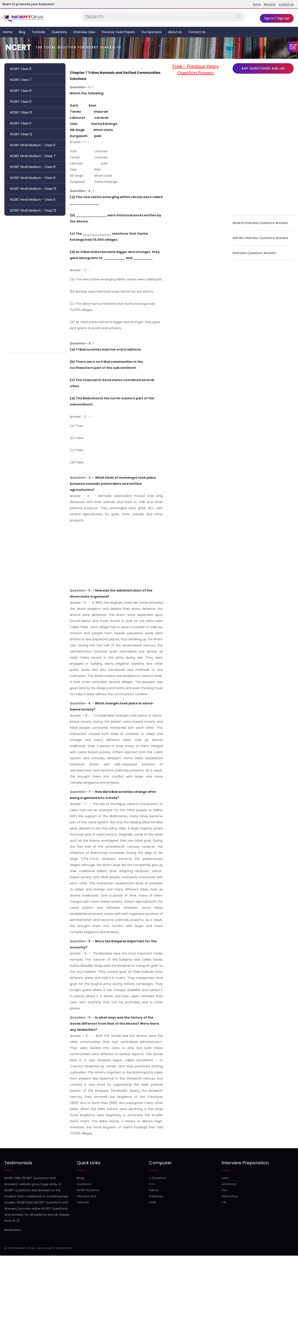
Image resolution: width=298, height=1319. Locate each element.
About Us (270, 4)
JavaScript (228, 1184)
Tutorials (38, 32)
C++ (152, 1184)
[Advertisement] (34, 283)
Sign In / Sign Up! (276, 18)
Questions (59, 32)
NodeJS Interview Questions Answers (260, 223)
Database (156, 1196)
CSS (224, 1190)
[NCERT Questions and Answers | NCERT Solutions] (23, 18)
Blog (22, 32)
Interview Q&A (84, 32)
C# (223, 1202)
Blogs (81, 1178)
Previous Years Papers (118, 32)
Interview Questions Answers (254, 253)
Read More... (13, 1230)
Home (257, 4)
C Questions (157, 1178)
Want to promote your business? (28, 4)
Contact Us (286, 4)
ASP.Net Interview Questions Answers (260, 238)
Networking (229, 1196)
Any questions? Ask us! (263, 68)
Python (154, 1190)
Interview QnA (86, 1196)
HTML (152, 1202)
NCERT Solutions (88, 1190)
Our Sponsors (151, 32)
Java (224, 1178)
